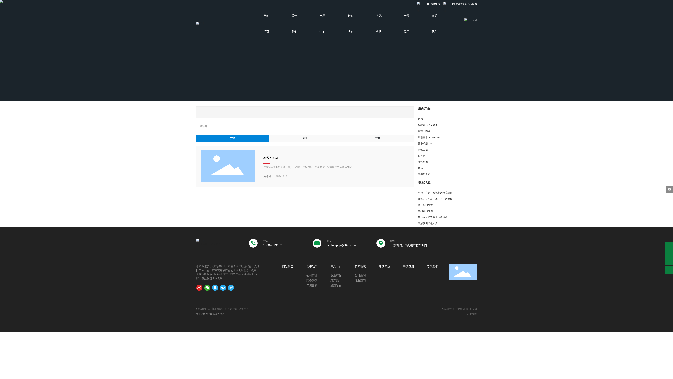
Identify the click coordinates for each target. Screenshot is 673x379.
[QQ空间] (223, 288)
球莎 (420, 168)
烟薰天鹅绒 (424, 131)
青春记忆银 (424, 174)
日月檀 (421, 156)
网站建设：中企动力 (453, 308)
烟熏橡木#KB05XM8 (429, 137)
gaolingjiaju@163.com (464, 3)
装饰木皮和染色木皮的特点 (432, 217)
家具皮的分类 (425, 205)
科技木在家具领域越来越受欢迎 (435, 192)
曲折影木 (423, 162)
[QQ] (215, 288)
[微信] (207, 288)
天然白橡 (423, 149)
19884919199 (432, 3)
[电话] (669, 253)
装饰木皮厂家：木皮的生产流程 (435, 199)
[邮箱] (669, 246)
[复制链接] (231, 288)
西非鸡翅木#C (425, 143)
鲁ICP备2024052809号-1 (210, 314)
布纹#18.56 (270, 158)
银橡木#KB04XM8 (427, 125)
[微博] (199, 288)
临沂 (468, 308)
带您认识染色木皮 (428, 223)
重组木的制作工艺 (428, 211)
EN (474, 20)
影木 (420, 119)
